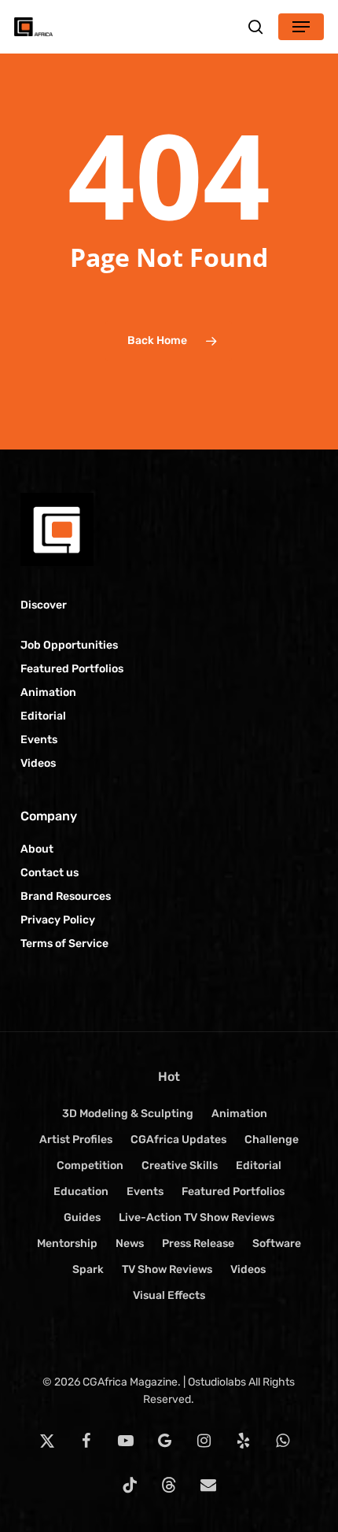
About (36, 849)
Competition (90, 1165)
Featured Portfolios (71, 668)
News (130, 1243)
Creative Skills (179, 1165)
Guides (82, 1217)
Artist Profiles (75, 1139)
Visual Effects (169, 1295)
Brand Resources (65, 896)
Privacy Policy (57, 920)
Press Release (198, 1243)
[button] (301, 27)
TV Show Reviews (167, 1269)
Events (38, 739)
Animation (48, 692)
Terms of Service (64, 943)
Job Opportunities (69, 645)
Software (276, 1243)
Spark (88, 1269)
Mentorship (67, 1243)
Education (80, 1191)
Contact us (49, 872)
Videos (38, 763)
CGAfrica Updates (178, 1139)
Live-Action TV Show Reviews (196, 1217)
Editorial (43, 716)
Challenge (271, 1139)
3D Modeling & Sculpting (127, 1113)
